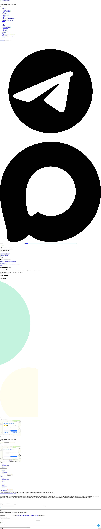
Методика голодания (6, 19)
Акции (2, 38)
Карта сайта (3, 487)
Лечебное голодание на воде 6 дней (8, 20)
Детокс (2, 33)
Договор (1, 265)
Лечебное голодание (4, 35)
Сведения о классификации (3, 262)
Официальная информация (6, 11)
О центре (3, 7)
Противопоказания (5, 15)
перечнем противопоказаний (34, 515)
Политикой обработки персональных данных (23, 515)
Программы (3, 470)
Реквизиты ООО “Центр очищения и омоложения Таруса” (8, 261)
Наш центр (4, 8)
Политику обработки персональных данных (30, 520)
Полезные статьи (5, 28)
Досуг (4, 12)
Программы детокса (6, 17)
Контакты (3, 22)
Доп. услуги (3, 21)
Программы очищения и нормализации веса (9, 18)
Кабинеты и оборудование (6, 10)
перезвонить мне (7, 40)
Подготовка (4, 30)
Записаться (1, 243)
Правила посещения (4, 472)
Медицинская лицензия (3, 263)
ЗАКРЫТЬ (1, 528)
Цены (4, 25)
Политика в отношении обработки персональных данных (8, 493)
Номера (3, 464)
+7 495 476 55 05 (2, 40)
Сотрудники (4, 13)
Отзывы (4, 16)
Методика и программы (3, 482)
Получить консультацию (3, 278)
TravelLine (26, 243)
